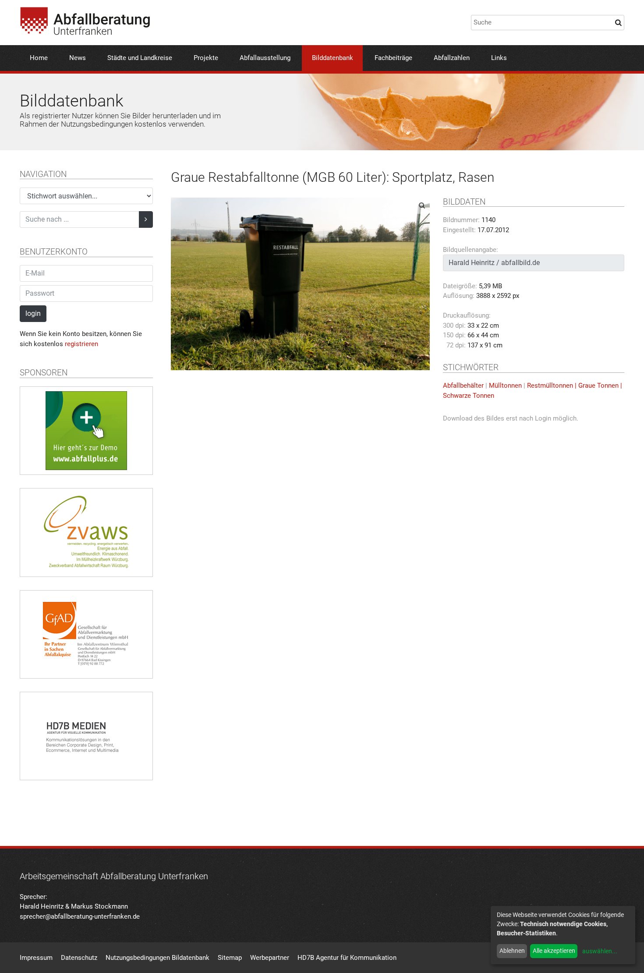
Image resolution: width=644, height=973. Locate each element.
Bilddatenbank (332, 58)
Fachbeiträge (393, 58)
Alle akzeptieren (554, 950)
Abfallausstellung (265, 58)
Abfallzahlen (452, 58)
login (33, 313)
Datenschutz (79, 958)
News (77, 58)
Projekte (206, 58)
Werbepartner (269, 958)
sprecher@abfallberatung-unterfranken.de (80, 916)
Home (39, 58)
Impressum (36, 958)
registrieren (81, 344)
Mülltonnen (505, 385)
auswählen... (599, 951)
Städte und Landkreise (139, 58)
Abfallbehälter (463, 385)
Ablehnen (512, 950)
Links (499, 58)
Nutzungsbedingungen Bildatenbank (157, 958)
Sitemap (230, 958)
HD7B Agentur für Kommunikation (346, 958)
